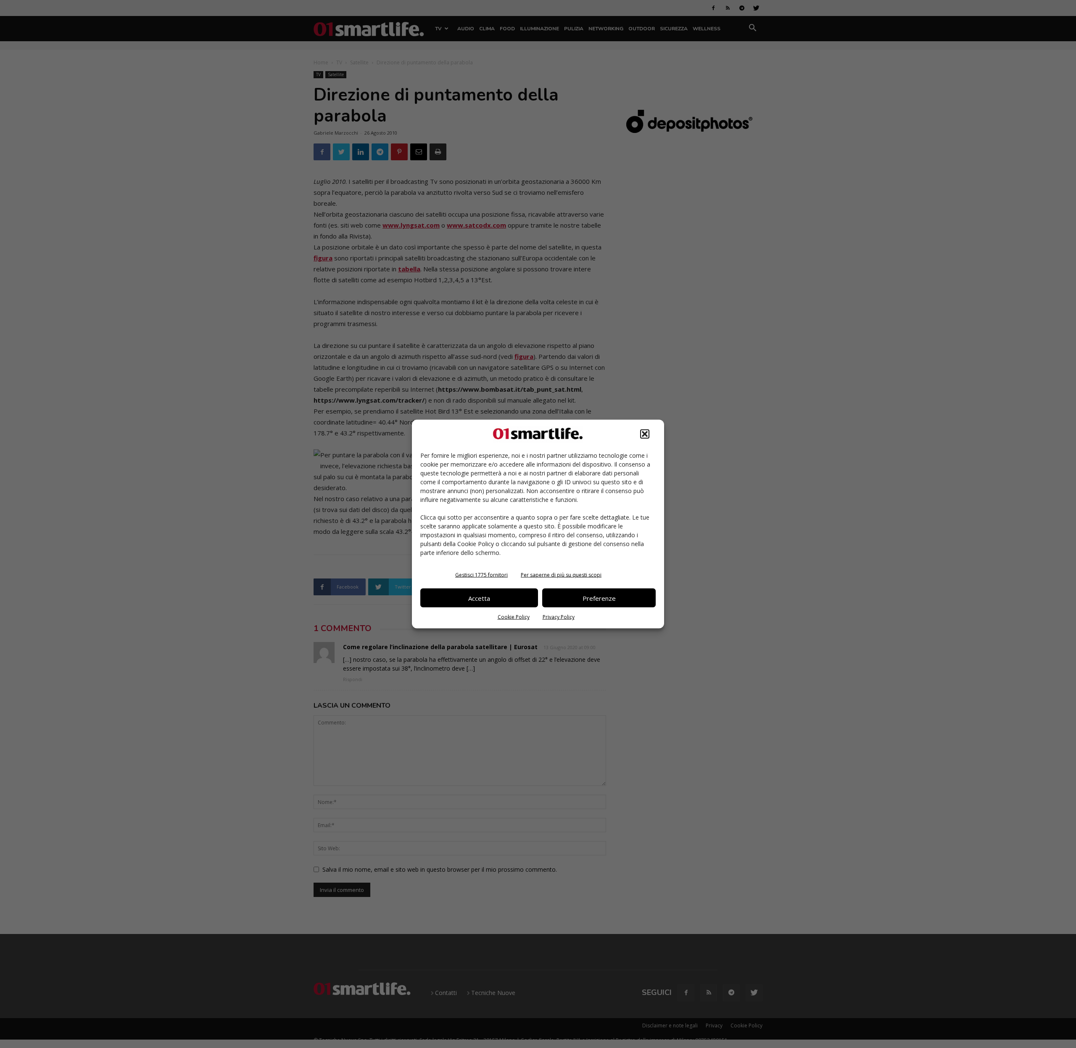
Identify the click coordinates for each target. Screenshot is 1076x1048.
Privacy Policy (559, 617)
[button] (645, 434)
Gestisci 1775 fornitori (481, 574)
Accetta (479, 598)
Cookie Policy (514, 617)
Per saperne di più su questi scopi (561, 574)
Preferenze (599, 598)
